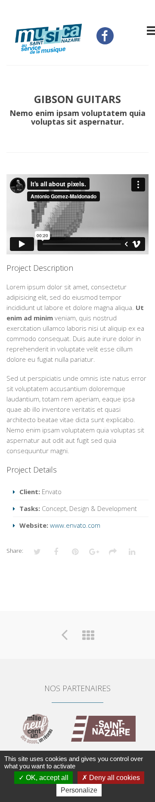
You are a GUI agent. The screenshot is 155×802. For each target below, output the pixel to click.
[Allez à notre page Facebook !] (105, 35)
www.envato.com (75, 525)
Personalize (79, 790)
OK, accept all (46, 777)
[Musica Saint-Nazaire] (48, 39)
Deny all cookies (113, 777)
